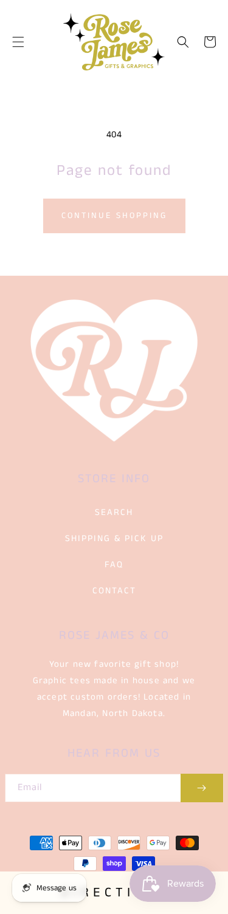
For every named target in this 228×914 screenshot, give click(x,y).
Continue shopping (114, 216)
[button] (18, 42)
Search (114, 512)
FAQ (114, 564)
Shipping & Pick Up (114, 538)
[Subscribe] (202, 788)
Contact (114, 590)
